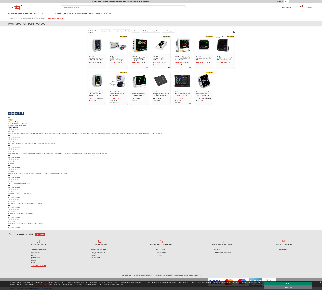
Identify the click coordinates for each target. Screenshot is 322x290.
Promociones (107, 13)
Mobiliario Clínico (81, 13)
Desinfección (68, 13)
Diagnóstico (12, 13)
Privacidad (47, 284)
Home (10, 18)
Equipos (36, 13)
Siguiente (15, 127)
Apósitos (50, 13)
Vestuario (98, 13)
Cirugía (43, 13)
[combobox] (285, 1)
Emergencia (59, 13)
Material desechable (25, 13)
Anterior (10, 127)
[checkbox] (110, 31)
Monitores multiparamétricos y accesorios (34, 18)
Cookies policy (38, 284)
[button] (288, 1)
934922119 (280, 1)
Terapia (90, 13)
